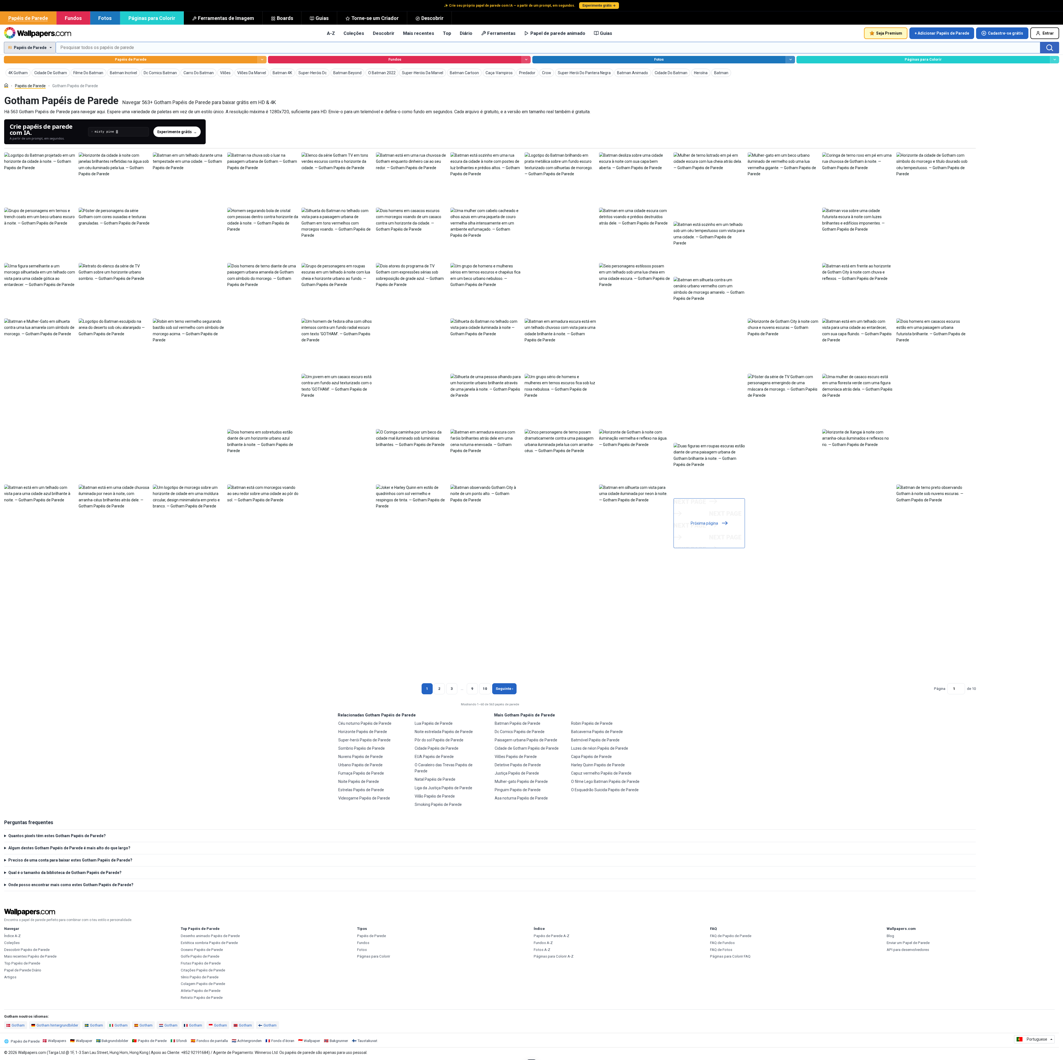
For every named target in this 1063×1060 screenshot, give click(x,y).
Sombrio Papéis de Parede (361, 748)
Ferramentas (501, 33)
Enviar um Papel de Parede (908, 943)
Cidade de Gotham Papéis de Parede (527, 748)
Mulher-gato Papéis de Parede (521, 781)
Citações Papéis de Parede (203, 970)
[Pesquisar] (1049, 47)
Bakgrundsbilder (115, 1041)
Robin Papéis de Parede (592, 723)
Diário (466, 33)
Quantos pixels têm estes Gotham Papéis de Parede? (57, 836)
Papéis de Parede (28, 18)
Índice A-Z (12, 936)
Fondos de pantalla (212, 1041)
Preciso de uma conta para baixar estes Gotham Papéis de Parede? (70, 860)
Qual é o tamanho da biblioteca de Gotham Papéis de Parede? (65, 872)
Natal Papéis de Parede (435, 779)
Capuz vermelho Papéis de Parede (601, 773)
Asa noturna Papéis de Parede (521, 798)
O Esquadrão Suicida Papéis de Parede (605, 790)
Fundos (73, 18)
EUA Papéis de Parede (434, 756)
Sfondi (181, 1041)
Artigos (10, 977)
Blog (890, 936)
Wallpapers (57, 1041)
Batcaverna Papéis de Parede (597, 731)
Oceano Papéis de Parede (202, 950)
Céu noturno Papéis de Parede (364, 723)
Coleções (354, 33)
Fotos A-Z (542, 950)
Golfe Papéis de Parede (200, 956)
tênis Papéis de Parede (199, 977)
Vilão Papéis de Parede (435, 796)
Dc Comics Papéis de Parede (520, 731)
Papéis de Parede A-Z (551, 936)
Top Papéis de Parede (22, 963)
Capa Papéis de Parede (591, 756)
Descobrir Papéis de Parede (27, 950)
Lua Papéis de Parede (434, 723)
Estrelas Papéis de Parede (361, 790)
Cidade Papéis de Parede (436, 748)
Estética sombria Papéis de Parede (209, 943)
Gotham (18, 1025)
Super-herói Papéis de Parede (364, 740)
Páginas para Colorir (151, 18)
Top (447, 33)
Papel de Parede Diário (22, 970)
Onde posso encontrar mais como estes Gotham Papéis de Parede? (70, 885)
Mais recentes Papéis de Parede (30, 956)
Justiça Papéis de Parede (517, 773)
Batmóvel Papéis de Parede (595, 740)
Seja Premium (889, 33)
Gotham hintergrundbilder (57, 1025)
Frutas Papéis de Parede (201, 963)
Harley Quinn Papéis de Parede (598, 765)
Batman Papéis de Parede (517, 723)
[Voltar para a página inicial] (37, 33)
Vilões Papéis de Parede (516, 756)
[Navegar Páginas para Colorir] (1054, 59)
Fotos (105, 18)
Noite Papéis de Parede (358, 781)
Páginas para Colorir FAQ (730, 956)
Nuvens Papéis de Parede (360, 756)
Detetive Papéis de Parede (518, 765)
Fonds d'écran (282, 1041)
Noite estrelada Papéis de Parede (444, 731)
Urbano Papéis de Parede (360, 765)
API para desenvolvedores (908, 950)
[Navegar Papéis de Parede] (262, 59)
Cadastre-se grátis (1005, 33)
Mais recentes (418, 33)
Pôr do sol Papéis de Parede (439, 740)
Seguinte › (504, 689)
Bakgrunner (339, 1041)
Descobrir (432, 18)
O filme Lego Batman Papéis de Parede (605, 781)
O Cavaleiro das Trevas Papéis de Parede (444, 768)
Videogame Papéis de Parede (364, 798)
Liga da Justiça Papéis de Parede (443, 788)
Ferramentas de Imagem (226, 18)
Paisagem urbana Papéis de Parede (526, 740)
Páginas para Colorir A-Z (554, 956)
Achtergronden (249, 1041)
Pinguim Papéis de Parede (518, 790)
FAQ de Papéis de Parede (730, 936)
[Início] (6, 85)
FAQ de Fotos (721, 950)
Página (939, 689)
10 (485, 689)
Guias (322, 18)
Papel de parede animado (557, 33)
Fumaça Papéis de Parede (361, 773)
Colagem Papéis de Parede (203, 984)
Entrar (1048, 33)
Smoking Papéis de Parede (438, 804)
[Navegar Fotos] (790, 59)
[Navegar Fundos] (526, 59)
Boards (285, 18)
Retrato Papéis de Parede (202, 997)
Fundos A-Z (543, 943)
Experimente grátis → (599, 5)
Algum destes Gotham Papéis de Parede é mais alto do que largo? (69, 848)
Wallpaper (84, 1041)
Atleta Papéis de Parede (200, 991)
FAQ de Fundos (722, 943)
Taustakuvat (367, 1041)
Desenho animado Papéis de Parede (210, 936)
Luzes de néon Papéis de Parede (599, 748)
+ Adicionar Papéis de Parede (942, 33)
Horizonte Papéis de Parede (362, 731)
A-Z (331, 33)
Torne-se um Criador (375, 18)
